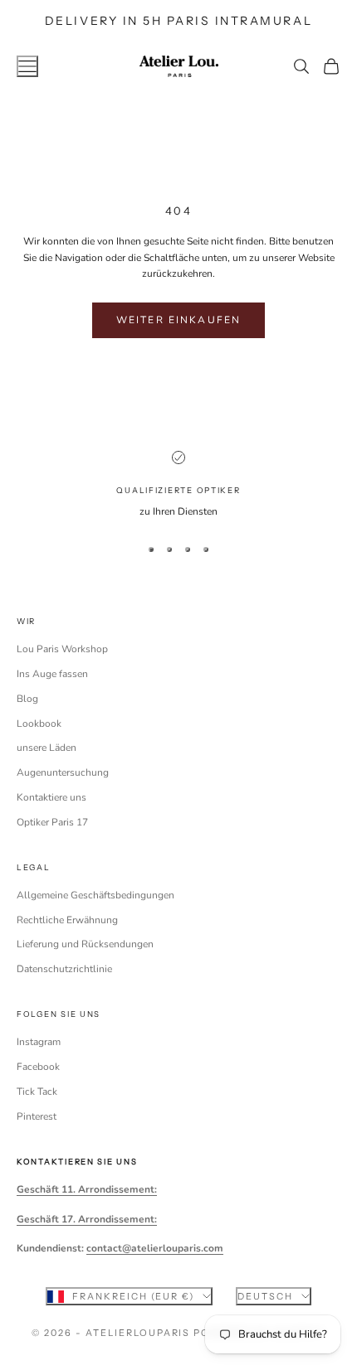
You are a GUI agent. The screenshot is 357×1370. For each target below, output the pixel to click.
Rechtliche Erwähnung (67, 920)
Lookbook (39, 723)
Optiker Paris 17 (52, 822)
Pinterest (36, 1116)
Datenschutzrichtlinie (64, 968)
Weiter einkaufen (179, 320)
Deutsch (265, 1296)
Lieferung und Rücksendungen (85, 944)
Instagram (39, 1041)
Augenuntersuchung (63, 772)
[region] (178, 485)
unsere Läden (46, 747)
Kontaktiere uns (51, 797)
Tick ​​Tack (37, 1091)
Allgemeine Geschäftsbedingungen (95, 895)
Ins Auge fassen (52, 673)
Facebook (38, 1066)
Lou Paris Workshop (62, 649)
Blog (27, 698)
